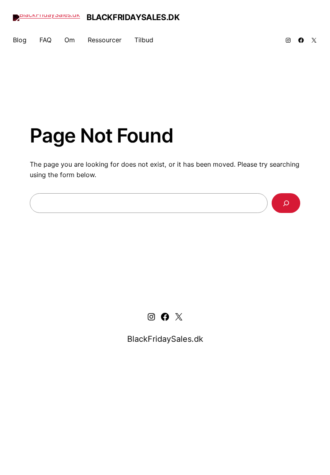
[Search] (286, 203)
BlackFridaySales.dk (133, 17)
